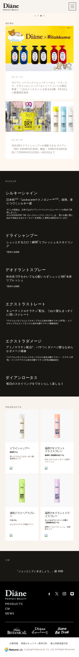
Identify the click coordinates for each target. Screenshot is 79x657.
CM (7, 608)
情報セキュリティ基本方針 (34, 643)
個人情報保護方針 (59, 643)
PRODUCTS (14, 604)
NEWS (10, 613)
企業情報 (13, 643)
